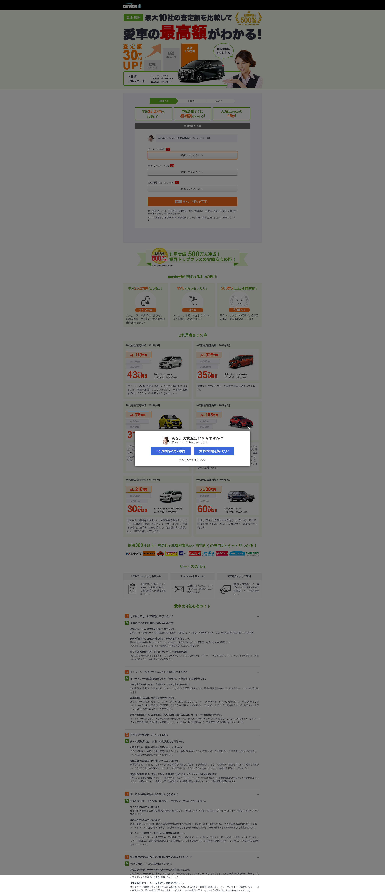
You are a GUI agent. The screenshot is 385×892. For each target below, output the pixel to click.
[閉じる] (249, 428)
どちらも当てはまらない (192, 459)
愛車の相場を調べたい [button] (214, 451)
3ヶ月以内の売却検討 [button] (171, 451)
